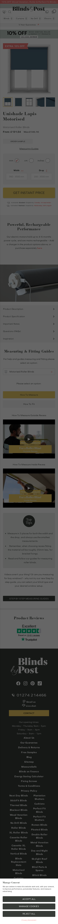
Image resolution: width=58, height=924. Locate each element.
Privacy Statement (29, 920)
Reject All (29, 914)
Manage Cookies (29, 906)
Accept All (29, 899)
